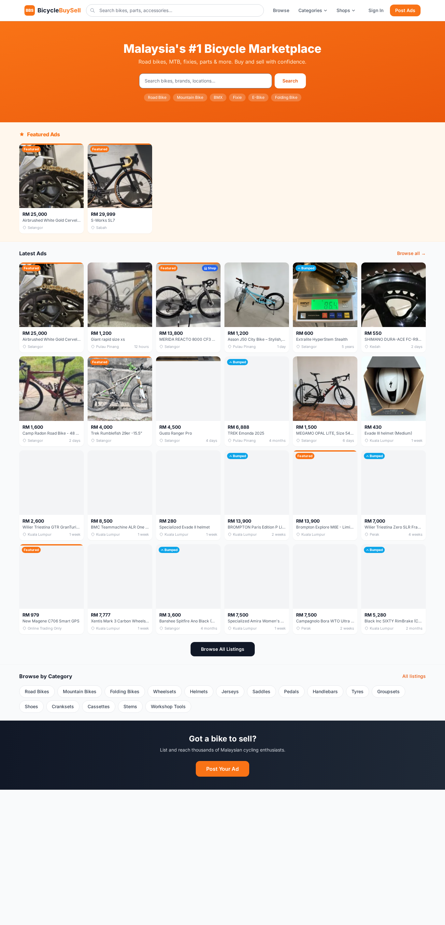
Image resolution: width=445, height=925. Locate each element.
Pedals (291, 691)
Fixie (237, 97)
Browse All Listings (222, 649)
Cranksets (63, 706)
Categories (310, 10)
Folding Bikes (124, 691)
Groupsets (388, 691)
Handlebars (325, 691)
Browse (281, 10)
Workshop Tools (168, 706)
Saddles (261, 691)
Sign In (375, 10)
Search (290, 80)
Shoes (31, 706)
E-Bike (258, 97)
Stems (130, 706)
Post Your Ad (222, 769)
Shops (343, 10)
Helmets (199, 691)
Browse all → (411, 253)
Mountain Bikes (79, 691)
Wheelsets (164, 691)
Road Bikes (37, 691)
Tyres (358, 691)
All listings (414, 676)
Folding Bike (286, 97)
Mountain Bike (190, 97)
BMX (218, 97)
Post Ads (405, 10)
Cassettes (99, 706)
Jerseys (230, 691)
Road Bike (157, 97)
